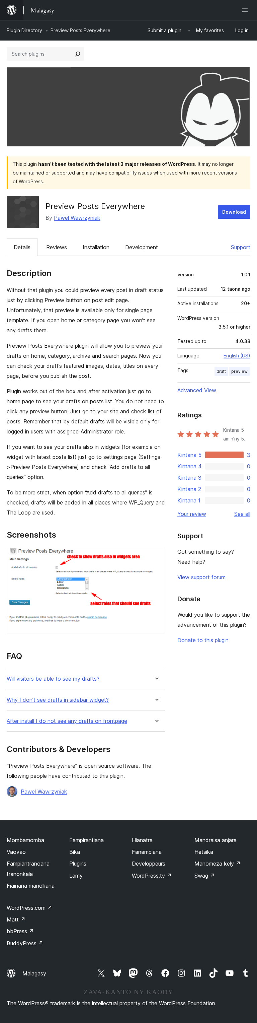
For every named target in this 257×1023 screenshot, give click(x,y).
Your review (191, 513)
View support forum (201, 577)
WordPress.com (29, 907)
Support (240, 247)
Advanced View (196, 390)
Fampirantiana (86, 840)
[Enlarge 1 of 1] (156, 555)
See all (242, 513)
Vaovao (16, 851)
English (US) (237, 355)
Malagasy (34, 973)
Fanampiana (147, 851)
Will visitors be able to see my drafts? (53, 679)
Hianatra (142, 840)
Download (234, 212)
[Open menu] (246, 10)
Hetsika (203, 851)
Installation (96, 247)
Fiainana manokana (31, 885)
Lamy (76, 875)
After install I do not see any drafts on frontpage (67, 721)
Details (22, 247)
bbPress (20, 931)
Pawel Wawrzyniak (77, 217)
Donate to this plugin (203, 640)
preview (239, 371)
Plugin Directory (24, 30)
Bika (74, 851)
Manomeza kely (217, 863)
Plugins (77, 863)
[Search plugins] (77, 54)
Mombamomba (25, 840)
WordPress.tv (152, 875)
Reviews (56, 247)
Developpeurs (148, 863)
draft (221, 371)
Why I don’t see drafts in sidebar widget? (58, 700)
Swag (204, 875)
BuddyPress (25, 943)
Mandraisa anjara (215, 840)
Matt (16, 919)
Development (141, 247)
